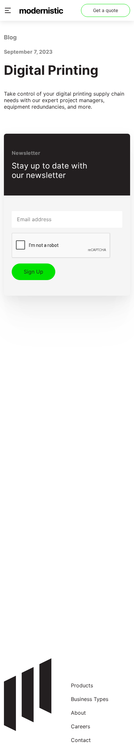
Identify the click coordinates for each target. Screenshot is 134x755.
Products (82, 685)
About (78, 713)
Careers (80, 726)
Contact (81, 740)
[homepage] (41, 10)
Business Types (89, 699)
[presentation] (61, 245)
